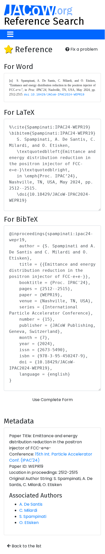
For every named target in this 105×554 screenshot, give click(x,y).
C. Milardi (28, 510)
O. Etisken (29, 522)
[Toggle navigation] (10, 34)
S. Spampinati (32, 516)
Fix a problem (83, 49)
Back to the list (26, 546)
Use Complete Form (52, 400)
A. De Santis (30, 504)
